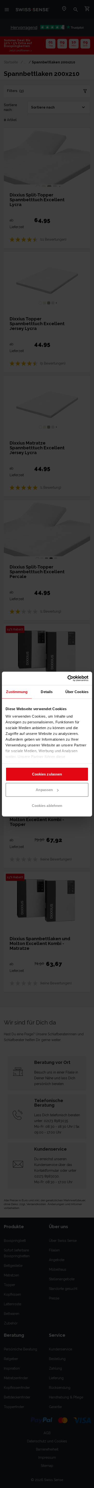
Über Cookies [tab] (76, 691)
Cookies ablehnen (47, 805)
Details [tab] (47, 691)
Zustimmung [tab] (16, 691)
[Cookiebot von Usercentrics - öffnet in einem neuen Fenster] (67, 678)
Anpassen (44, 790)
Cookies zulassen (47, 774)
